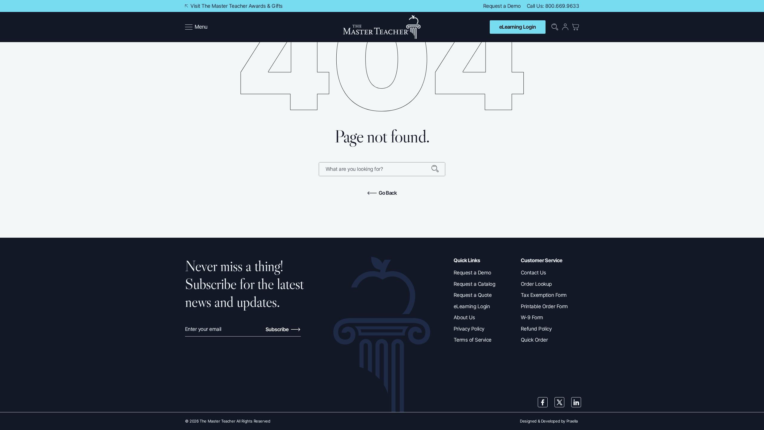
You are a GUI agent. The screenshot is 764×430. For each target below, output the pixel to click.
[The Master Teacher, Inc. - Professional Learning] (382, 27)
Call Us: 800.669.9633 (553, 6)
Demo (514, 6)
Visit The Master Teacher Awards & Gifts (236, 6)
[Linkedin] (576, 402)
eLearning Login (517, 27)
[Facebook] (543, 402)
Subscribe (278, 329)
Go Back (387, 193)
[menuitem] (197, 27)
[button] (196, 27)
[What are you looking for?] (438, 169)
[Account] (565, 27)
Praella (572, 421)
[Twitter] (559, 402)
